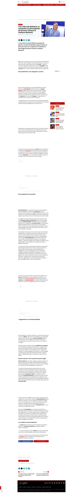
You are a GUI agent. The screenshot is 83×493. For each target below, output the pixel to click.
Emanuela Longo (21, 34)
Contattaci (24, 487)
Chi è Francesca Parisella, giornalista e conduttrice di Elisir (60, 115)
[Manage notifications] (2, 491)
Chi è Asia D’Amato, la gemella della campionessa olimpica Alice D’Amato (26, 475)
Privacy (0, 488)
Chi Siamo (20, 487)
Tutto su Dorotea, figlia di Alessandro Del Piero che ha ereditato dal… (60, 121)
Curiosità (22, 19)
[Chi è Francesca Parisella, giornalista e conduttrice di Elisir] (52, 114)
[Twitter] (22, 40)
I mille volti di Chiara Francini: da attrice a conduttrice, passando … (60, 127)
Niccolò (20, 277)
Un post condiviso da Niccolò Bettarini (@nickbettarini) (31, 316)
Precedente (22, 471)
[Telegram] (26, 40)
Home (19, 19)
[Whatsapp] (24, 40)
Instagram (22, 436)
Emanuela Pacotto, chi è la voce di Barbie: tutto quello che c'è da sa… (60, 108)
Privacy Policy (33, 487)
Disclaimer (29, 487)
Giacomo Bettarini (30, 278)
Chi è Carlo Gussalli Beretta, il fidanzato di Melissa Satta (42, 474)
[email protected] (37, 489)
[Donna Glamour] (25, 2)
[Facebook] (19, 40)
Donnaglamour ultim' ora (23, 460)
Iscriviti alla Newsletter (41, 441)
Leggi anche (57, 103)
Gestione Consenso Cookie (46, 487)
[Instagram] (57, 483)
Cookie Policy (39, 487)
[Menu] (19, 1)
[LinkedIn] (29, 40)
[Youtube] (64, 483)
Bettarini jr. (28, 150)
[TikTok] (61, 483)
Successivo (45, 471)
